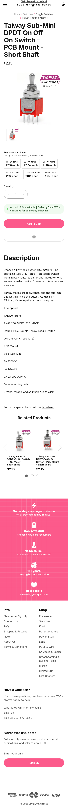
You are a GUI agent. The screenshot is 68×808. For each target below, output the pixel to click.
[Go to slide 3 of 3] (38, 476)
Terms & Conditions (15, 646)
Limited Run (46, 670)
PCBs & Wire (46, 646)
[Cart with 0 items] (63, 4)
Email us (9, 712)
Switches (44, 621)
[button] (12, 164)
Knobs (43, 626)
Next (59, 447)
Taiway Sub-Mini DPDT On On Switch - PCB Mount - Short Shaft (18, 460)
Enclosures (46, 616)
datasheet (48, 407)
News (7, 636)
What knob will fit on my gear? (22, 707)
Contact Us (11, 621)
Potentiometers (48, 631)
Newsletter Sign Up (16, 616)
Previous (4, 447)
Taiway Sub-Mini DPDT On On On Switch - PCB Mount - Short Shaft (47, 460)
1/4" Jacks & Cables (50, 651)
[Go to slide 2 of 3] (32, 476)
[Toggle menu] (7, 4)
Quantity (9, 186)
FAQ (6, 626)
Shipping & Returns (15, 631)
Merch (43, 665)
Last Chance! (47, 676)
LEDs (42, 641)
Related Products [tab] (34, 417)
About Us (9, 641)
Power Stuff (46, 636)
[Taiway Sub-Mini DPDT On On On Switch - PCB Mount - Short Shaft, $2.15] (48, 440)
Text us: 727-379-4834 (18, 717)
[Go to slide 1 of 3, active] (26, 476)
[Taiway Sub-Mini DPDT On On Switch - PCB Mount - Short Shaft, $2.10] (19, 440)
